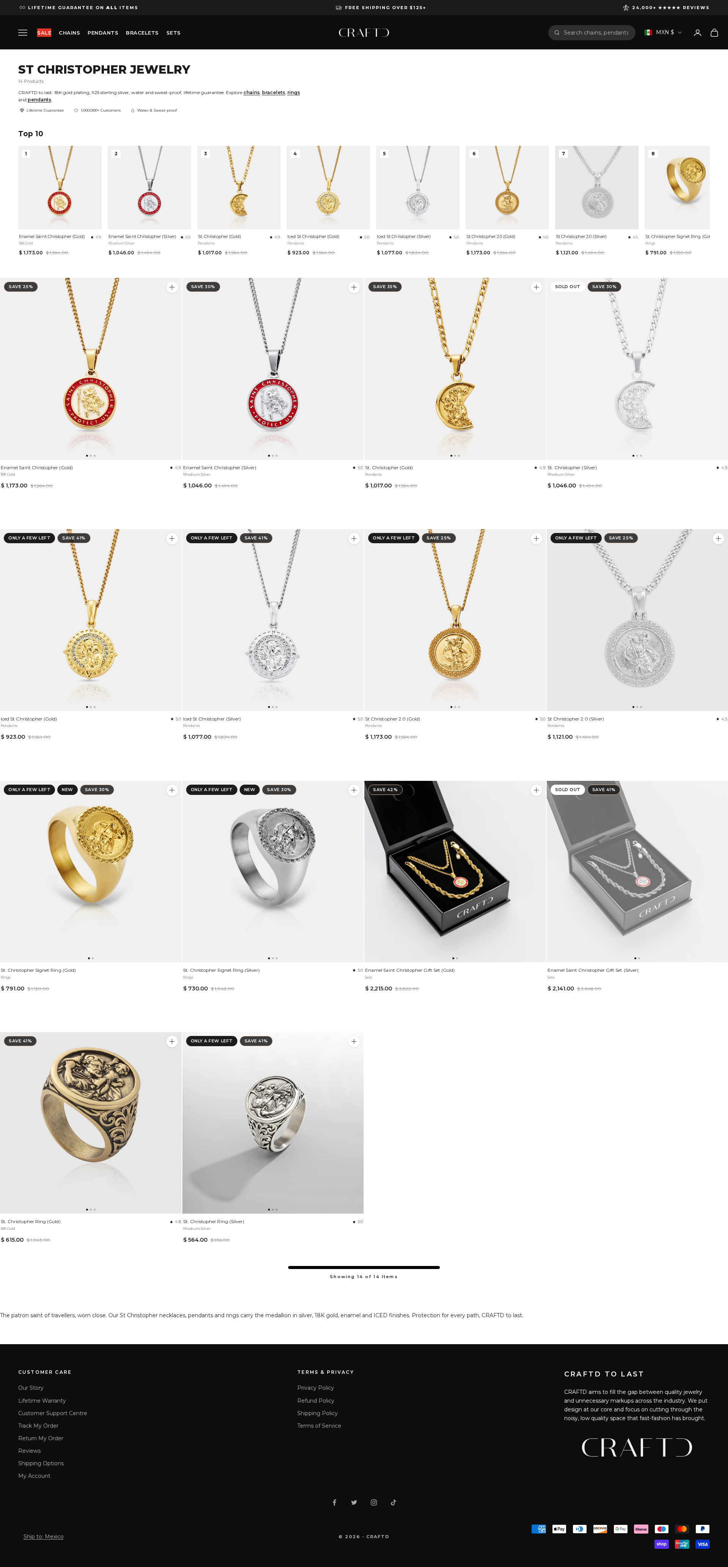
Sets (173, 33)
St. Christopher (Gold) (219, 236)
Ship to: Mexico (44, 1536)
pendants (39, 99)
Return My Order (40, 1438)
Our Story (31, 1387)
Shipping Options (41, 1463)
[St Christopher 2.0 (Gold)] (455, 620)
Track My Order (38, 1425)
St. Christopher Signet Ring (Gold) (679, 236)
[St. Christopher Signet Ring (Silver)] (273, 872)
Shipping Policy (317, 1413)
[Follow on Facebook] (334, 1502)
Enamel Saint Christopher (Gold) (52, 236)
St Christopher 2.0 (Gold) (490, 236)
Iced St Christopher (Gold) (313, 236)
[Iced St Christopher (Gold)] (91, 620)
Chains (69, 33)
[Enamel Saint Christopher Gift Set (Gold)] (455, 872)
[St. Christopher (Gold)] (455, 369)
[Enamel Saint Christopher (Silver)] (273, 369)
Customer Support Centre (52, 1413)
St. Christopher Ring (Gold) (31, 1221)
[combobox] (597, 32)
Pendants (103, 33)
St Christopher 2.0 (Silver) (581, 236)
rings (293, 92)
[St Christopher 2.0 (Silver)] (718, 538)
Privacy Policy (315, 1387)
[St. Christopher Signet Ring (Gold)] (91, 872)
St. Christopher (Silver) (572, 467)
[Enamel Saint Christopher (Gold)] (91, 369)
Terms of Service (319, 1425)
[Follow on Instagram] (374, 1502)
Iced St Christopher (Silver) (404, 236)
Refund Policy (315, 1400)
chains (251, 92)
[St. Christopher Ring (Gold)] (91, 1123)
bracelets (273, 92)
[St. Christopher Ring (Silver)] (273, 1123)
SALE (44, 33)
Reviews (29, 1450)
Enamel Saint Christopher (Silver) (142, 236)
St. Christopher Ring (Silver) (214, 1221)
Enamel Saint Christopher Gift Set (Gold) (410, 970)
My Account (34, 1475)
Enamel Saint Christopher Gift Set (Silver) (593, 970)
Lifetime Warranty (42, 1400)
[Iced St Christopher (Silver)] (273, 620)
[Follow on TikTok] (393, 1502)
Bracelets (142, 33)
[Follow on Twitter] (354, 1502)
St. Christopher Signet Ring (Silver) (221, 970)
